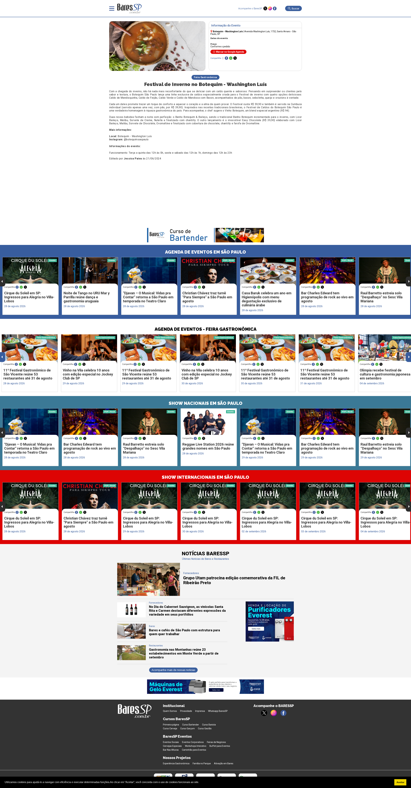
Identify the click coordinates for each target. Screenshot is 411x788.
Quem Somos (170, 711)
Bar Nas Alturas (171, 750)
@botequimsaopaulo (136, 139)
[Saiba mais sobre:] (149, 272)
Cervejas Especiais (172, 746)
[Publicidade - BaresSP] (270, 621)
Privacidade (186, 711)
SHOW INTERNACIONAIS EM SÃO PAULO (205, 477)
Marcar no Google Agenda (230, 52)
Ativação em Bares (223, 763)
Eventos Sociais (171, 742)
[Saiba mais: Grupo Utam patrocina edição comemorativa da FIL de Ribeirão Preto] (148, 594)
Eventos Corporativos (193, 742)
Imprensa (200, 711)
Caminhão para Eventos (194, 750)
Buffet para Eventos (220, 746)
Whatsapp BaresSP (218, 711)
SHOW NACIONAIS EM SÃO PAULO (205, 403)
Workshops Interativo (195, 746)
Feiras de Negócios (216, 742)
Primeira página (171, 724)
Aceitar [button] (400, 782)
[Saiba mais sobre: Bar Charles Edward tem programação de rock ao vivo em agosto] (327, 272)
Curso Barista (209, 724)
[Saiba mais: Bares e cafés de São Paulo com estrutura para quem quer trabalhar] (131, 637)
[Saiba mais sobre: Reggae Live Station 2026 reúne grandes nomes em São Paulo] (209, 423)
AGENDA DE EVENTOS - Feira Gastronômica (206, 329)
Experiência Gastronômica (176, 763)
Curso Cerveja (170, 728)
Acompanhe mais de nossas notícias (173, 670)
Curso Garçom (187, 728)
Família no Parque (202, 763)
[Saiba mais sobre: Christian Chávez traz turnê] (209, 272)
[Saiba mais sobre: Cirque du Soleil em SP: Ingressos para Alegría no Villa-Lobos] (30, 272)
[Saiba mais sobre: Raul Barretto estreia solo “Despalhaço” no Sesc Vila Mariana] (149, 423)
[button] (200, 782)
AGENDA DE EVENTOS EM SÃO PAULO (205, 252)
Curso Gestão (205, 728)
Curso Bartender (190, 724)
